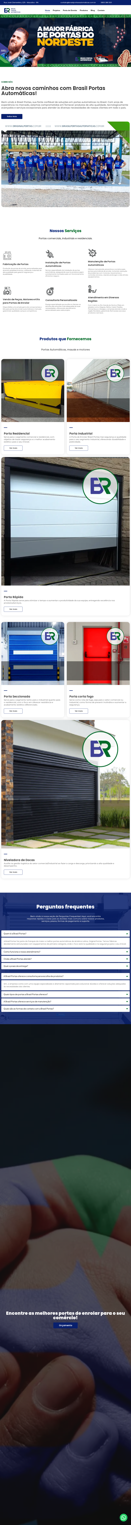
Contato (101, 10)
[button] (123, 1517)
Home (47, 10)
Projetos (56, 10)
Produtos (84, 10)
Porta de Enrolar (70, 10)
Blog (93, 10)
